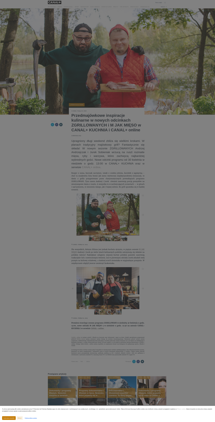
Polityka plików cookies (31, 418)
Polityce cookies (181, 409)
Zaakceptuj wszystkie (9, 418)
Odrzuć (20, 418)
